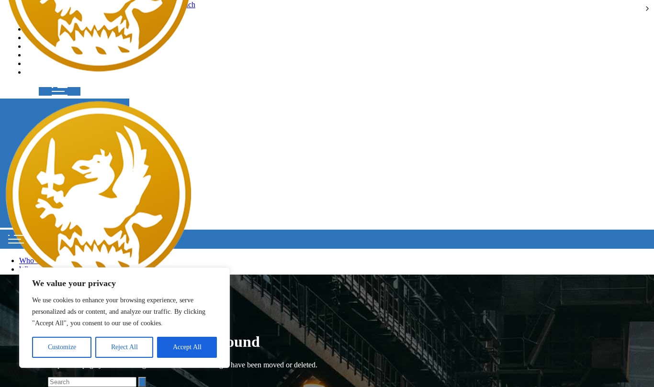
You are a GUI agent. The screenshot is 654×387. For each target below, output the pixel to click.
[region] (124, 317)
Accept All (187, 347)
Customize (62, 347)
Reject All (124, 347)
